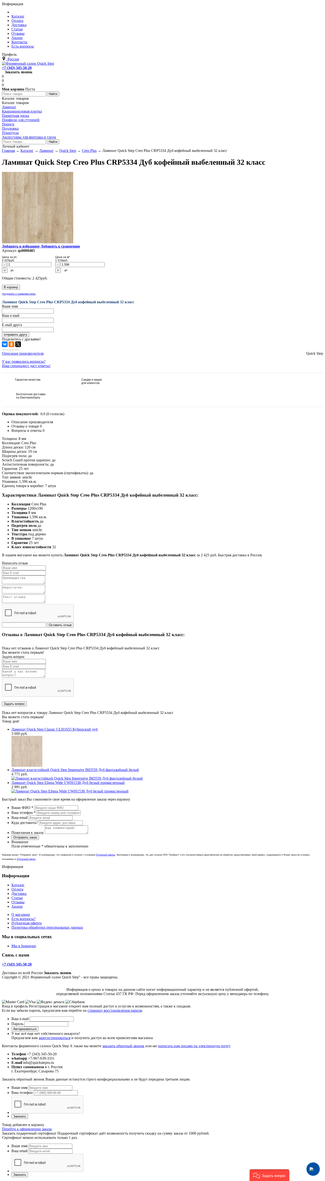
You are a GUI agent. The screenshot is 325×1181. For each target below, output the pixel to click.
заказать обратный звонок (123, 1046)
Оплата (17, 889)
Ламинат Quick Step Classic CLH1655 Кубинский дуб (54, 729)
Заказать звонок (18, 72)
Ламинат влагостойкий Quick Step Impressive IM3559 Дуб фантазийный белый (75, 770)
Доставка (18, 894)
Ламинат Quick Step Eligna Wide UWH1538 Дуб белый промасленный (68, 783)
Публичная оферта (26, 923)
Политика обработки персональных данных (47, 927)
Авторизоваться (24, 1029)
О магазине (20, 914)
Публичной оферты (105, 854)
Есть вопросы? (23, 919)
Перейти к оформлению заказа (27, 1129)
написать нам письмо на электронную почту (194, 1046)
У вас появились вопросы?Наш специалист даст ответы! (26, 363)
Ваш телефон (23, 813)
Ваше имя (19, 1088)
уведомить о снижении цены (18, 293)
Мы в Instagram (23, 946)
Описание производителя (23, 353)
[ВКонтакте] (5, 344)
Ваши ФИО (22, 808)
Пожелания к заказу (27, 833)
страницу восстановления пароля (115, 1010)
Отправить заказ (25, 837)
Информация (12, 4)
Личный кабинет (16, 146)
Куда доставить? (24, 823)
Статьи (17, 898)
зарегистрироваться (54, 1038)
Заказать (19, 1116)
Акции (17, 906)
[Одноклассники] (11, 344)
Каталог (18, 885)
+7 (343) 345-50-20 (17, 68)
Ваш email (19, 818)
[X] (18, 344)
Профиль (9, 54)
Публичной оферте (26, 859)
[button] (269, 1175)
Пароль (17, 1024)
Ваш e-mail (20, 1019)
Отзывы (18, 902)
